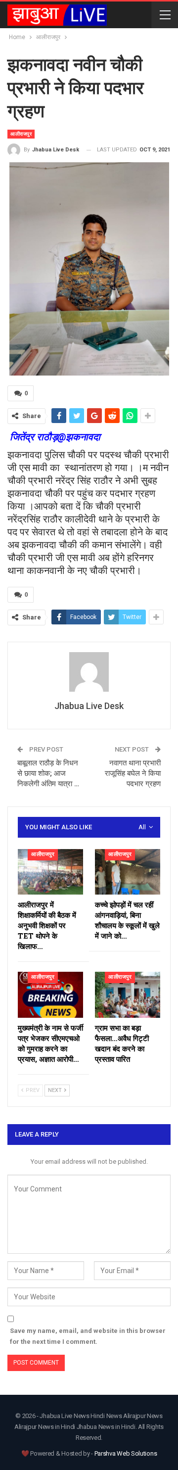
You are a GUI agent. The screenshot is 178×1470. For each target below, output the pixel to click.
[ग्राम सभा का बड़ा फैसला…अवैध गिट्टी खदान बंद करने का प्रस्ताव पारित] (127, 994)
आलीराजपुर (21, 134)
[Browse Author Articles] (89, 672)
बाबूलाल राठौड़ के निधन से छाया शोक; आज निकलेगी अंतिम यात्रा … (48, 773)
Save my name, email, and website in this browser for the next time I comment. (88, 1336)
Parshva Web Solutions (125, 1453)
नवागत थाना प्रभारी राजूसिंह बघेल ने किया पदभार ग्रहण (133, 773)
